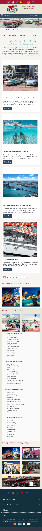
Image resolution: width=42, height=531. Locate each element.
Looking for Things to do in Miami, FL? (16, 151)
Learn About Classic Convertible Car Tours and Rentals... (21, 27)
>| (27, 277)
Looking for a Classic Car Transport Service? (18, 98)
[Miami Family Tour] (31, 323)
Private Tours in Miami (10, 259)
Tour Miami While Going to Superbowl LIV (17, 205)
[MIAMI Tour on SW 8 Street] (11, 323)
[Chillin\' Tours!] (31, 297)
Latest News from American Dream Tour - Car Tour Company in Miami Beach (14, 18)
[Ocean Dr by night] (11, 297)
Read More (7, 108)
